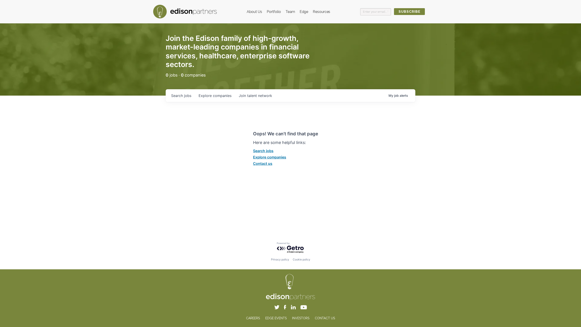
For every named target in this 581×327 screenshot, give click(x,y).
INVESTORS (300, 318)
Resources (321, 12)
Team (290, 12)
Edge (304, 12)
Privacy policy (280, 259)
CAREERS (253, 318)
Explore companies (269, 157)
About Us (254, 12)
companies (215, 95)
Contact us (262, 163)
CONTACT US (325, 318)
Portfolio (274, 12)
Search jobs (263, 151)
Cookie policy (301, 259)
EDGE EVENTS (276, 318)
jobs (181, 95)
